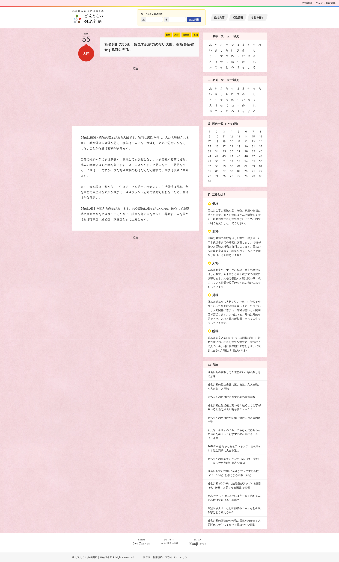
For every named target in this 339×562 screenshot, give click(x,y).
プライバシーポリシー (177, 557)
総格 (215, 331)
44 (231, 156)
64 (260, 166)
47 (253, 156)
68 (231, 171)
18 (216, 141)
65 (209, 171)
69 (238, 171)
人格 (215, 263)
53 (238, 161)
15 (253, 136)
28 (231, 146)
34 (217, 151)
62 (246, 166)
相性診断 (238, 17)
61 (238, 166)
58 (216, 166)
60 (231, 166)
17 (209, 141)
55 (253, 161)
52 (231, 161)
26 (216, 146)
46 (246, 156)
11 (224, 136)
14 (246, 136)
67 (224, 171)
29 (238, 146)
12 (231, 136)
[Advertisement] (135, 96)
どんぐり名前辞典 (325, 3)
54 (246, 161)
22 (246, 141)
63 (253, 166)
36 (231, 151)
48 (260, 156)
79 (253, 176)
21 (238, 141)
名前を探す (257, 17)
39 (253, 151)
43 (224, 156)
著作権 (146, 557)
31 (253, 146)
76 (231, 176)
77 (238, 176)
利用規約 (158, 557)
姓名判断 (219, 17)
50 (216, 161)
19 (224, 141)
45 (238, 156)
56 (260, 161)
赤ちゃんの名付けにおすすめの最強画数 (231, 397)
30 (246, 146)
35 (224, 151)
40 (260, 151)
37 (238, 151)
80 (260, 176)
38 (246, 151)
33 (209, 151)
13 (238, 136)
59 (224, 166)
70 (246, 171)
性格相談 (307, 3)
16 (260, 136)
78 (246, 176)
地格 (215, 231)
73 (209, 176)
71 (253, 171)
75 (224, 176)
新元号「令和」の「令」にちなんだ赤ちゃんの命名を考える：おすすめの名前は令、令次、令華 (234, 434)
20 (231, 141)
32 (260, 146)
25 (209, 146)
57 (209, 166)
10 (216, 136)
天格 (215, 204)
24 (260, 141)
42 (216, 156)
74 (216, 176)
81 (209, 181)
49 (209, 161)
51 (224, 161)
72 (260, 171)
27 (224, 146)
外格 (215, 295)
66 (216, 171)
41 (209, 156)
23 (253, 141)
